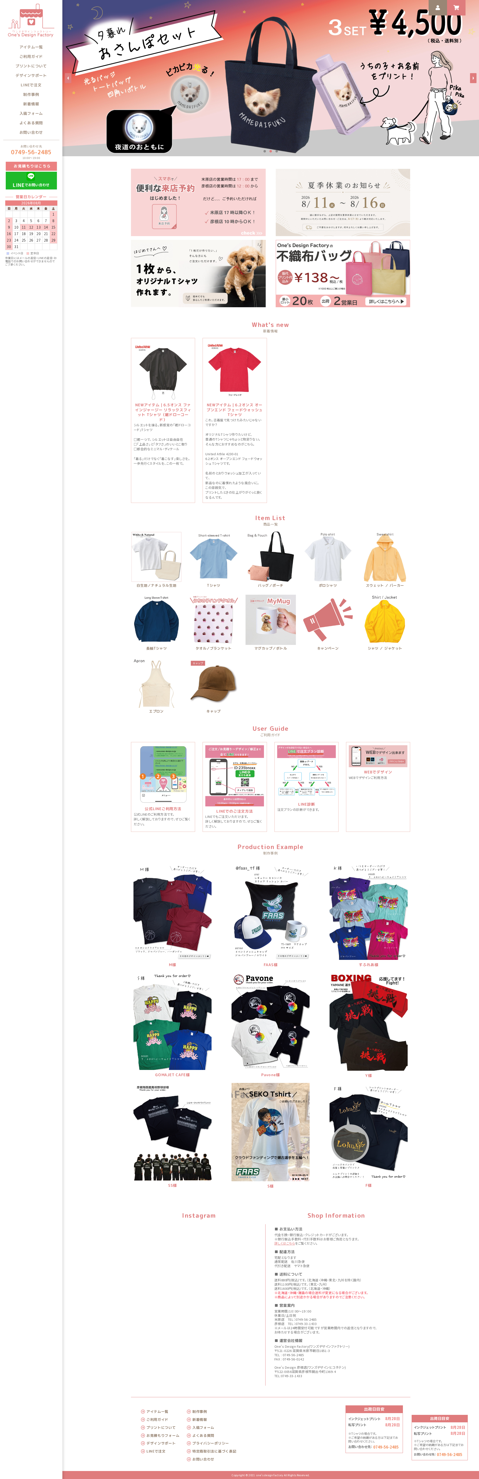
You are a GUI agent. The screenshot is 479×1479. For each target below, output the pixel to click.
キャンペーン (328, 648)
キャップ (213, 711)
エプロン (156, 711)
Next (473, 78)
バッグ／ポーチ (270, 586)
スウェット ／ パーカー (385, 586)
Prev (68, 78)
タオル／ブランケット (214, 648)
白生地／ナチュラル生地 (156, 586)
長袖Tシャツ (156, 648)
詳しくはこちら (284, 1243)
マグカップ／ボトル (270, 648)
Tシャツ (213, 586)
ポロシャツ (328, 586)
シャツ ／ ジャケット (385, 648)
